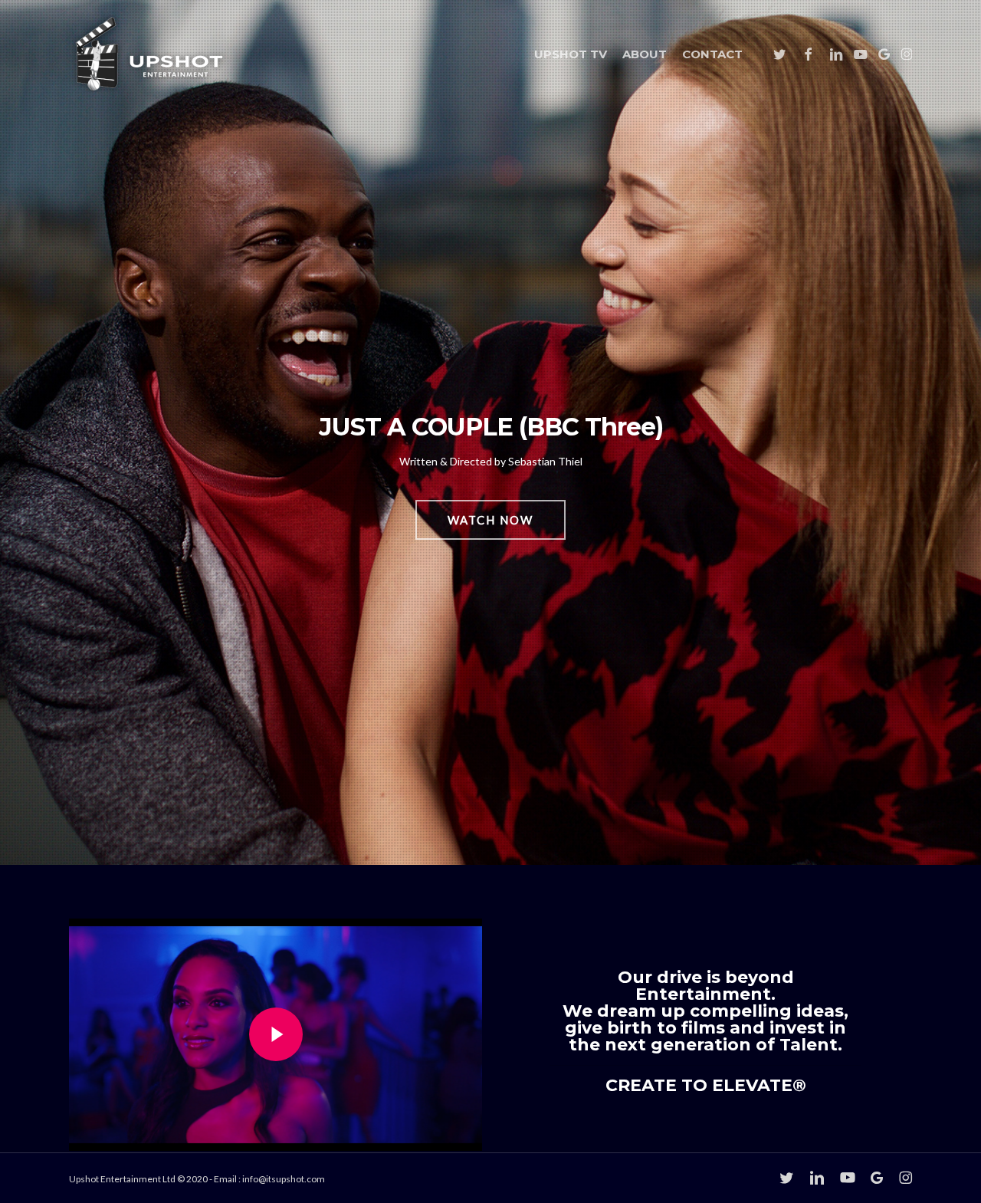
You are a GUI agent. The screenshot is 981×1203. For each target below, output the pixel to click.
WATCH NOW (490, 520)
